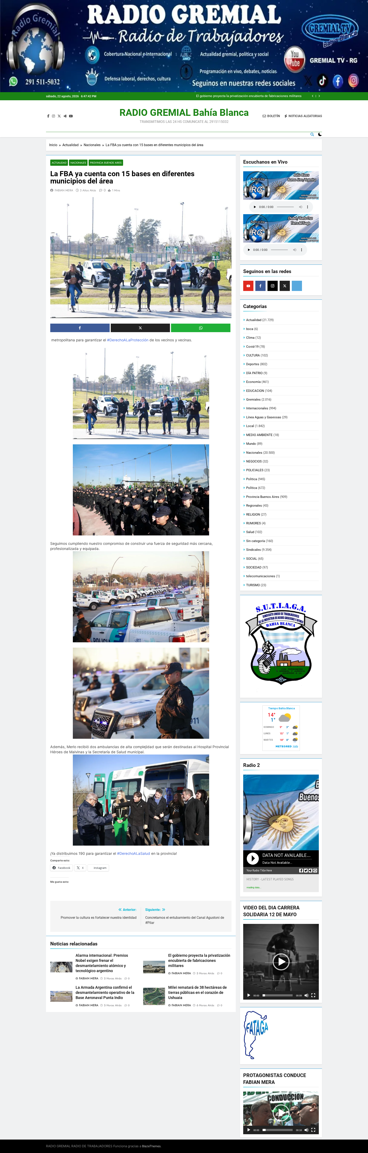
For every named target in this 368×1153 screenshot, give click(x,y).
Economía (253, 382)
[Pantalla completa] (313, 995)
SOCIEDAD (254, 567)
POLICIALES (254, 470)
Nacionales (78, 162)
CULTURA (253, 355)
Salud (250, 532)
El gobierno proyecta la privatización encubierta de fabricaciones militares (199, 960)
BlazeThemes (151, 1146)
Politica (251, 479)
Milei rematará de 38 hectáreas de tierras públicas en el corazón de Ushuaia (197, 992)
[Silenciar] (306, 995)
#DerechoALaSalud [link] (133, 853)
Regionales (254, 505)
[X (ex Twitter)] (285, 286)
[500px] (297, 286)
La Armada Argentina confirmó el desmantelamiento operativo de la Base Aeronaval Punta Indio (249, 96)
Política (251, 488)
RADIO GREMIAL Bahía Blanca (184, 112)
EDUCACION (255, 391)
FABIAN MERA (64, 190)
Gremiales (253, 399)
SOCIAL (251, 559)
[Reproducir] (249, 995)
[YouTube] (248, 286)
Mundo (251, 444)
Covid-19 (252, 347)
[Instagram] (272, 286)
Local (250, 426)
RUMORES (253, 523)
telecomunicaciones (260, 576)
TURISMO (253, 585)
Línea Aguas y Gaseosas (263, 417)
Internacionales (257, 408)
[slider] (278, 995)
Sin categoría (255, 541)
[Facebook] (260, 286)
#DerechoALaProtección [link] (127, 340)
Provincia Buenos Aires (106, 162)
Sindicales (253, 550)
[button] (281, 961)
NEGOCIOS (254, 461)
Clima (250, 338)
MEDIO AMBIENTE (259, 435)
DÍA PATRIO (254, 373)
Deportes (252, 364)
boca (249, 329)
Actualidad (59, 162)
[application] (281, 962)
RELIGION (253, 514)
